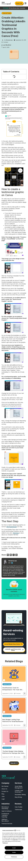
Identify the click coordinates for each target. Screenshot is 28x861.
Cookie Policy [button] (15, 839)
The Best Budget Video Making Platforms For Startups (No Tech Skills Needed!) (13, 753)
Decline (14, 852)
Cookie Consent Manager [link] (7, 830)
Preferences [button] (5, 842)
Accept (14, 847)
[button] (8, 555)
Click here (16, 533)
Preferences (14, 856)
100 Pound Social (11, 526)
